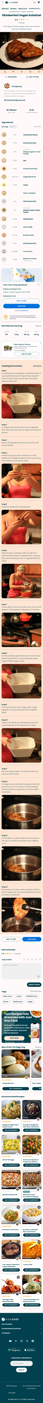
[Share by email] (38, 72)
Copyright (12, 1393)
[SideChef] (10, 1320)
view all (38, 1047)
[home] (11, 2)
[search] (34, 2)
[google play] (14, 1350)
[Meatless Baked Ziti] (11, 1186)
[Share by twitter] (30, 72)
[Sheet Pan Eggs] (11, 1151)
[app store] (30, 1350)
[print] (4, 72)
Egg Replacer (28, 219)
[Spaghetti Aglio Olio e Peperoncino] (11, 1116)
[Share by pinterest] (13, 72)
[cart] (38, 2)
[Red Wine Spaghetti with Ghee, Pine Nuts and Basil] (31, 1116)
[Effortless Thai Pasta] (11, 1221)
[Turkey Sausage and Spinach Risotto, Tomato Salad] (31, 1291)
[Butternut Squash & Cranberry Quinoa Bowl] (31, 1151)
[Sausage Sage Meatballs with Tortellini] (11, 1291)
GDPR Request (11, 1386)
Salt (24, 161)
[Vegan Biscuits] (16, 1070)
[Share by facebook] (21, 72)
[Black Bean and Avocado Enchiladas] (31, 1186)
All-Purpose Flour (29, 201)
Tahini (25, 185)
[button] (3, 2)
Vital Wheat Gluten (30, 135)
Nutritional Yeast (29, 143)
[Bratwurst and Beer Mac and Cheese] (31, 1221)
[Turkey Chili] (31, 1256)
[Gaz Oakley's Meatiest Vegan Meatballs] (11, 1256)
